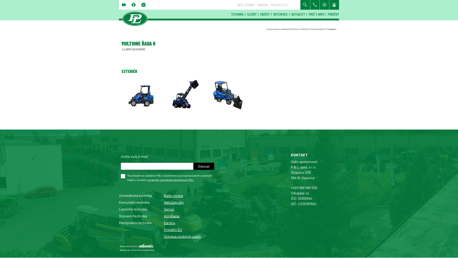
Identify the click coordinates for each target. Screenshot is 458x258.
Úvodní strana (272, 29)
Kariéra (262, 5)
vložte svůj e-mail (134, 156)
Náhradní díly (174, 202)
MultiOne (304, 29)
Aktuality (298, 14)
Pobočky (333, 14)
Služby (252, 14)
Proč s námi (316, 14)
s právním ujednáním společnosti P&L (170, 179)
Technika (237, 14)
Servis (169, 209)
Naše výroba (245, 5)
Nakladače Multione (290, 29)
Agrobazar (172, 216)
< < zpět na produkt (133, 48)
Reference (280, 14)
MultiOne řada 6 (317, 29)
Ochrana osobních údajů (182, 236)
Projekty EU (279, 5)
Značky (265, 14)
